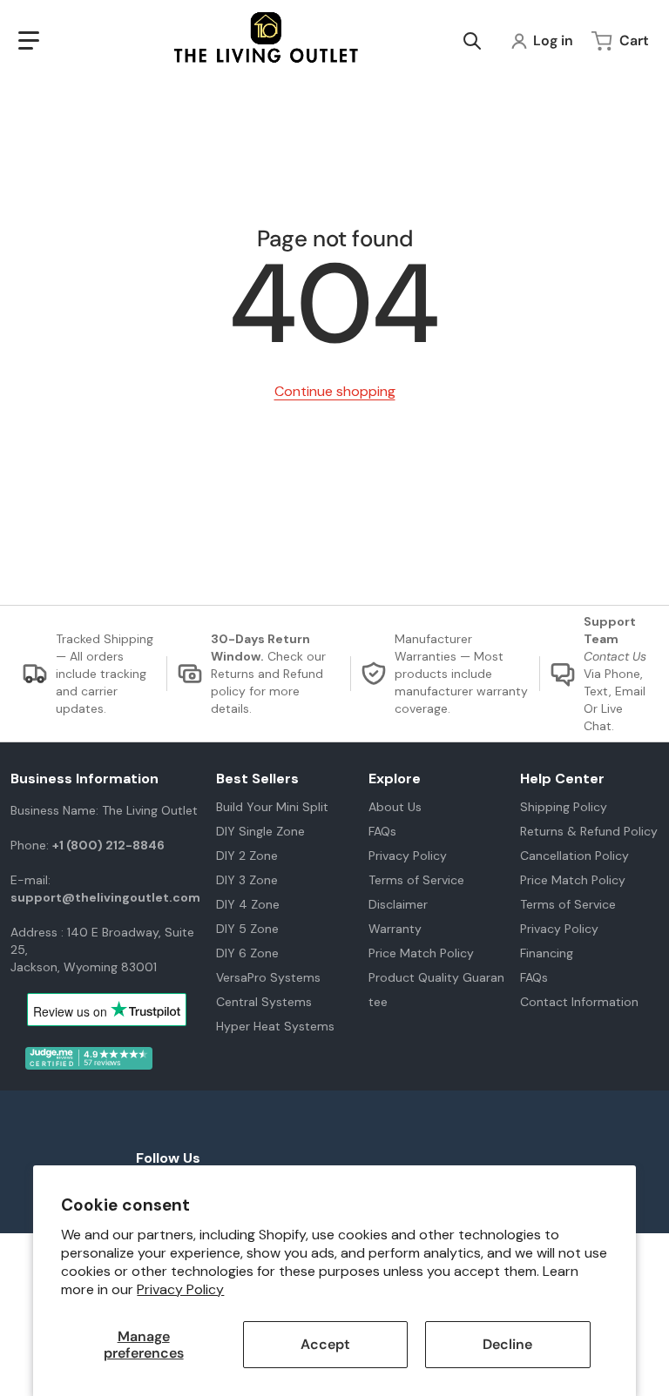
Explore (394, 779)
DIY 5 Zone (247, 928)
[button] (28, 40)
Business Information (84, 779)
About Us (395, 807)
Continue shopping (334, 391)
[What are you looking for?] (472, 40)
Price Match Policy (421, 953)
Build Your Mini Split (272, 807)
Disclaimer (398, 904)
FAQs (382, 831)
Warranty (395, 928)
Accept (325, 1344)
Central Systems (264, 1002)
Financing (546, 953)
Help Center (562, 779)
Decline (507, 1344)
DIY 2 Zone (247, 855)
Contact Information (579, 1002)
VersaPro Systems (268, 977)
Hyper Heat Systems (275, 1026)
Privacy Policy (180, 1289)
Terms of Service (416, 880)
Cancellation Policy (574, 855)
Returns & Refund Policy (589, 831)
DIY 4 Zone (248, 904)
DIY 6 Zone (247, 953)
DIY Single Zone (260, 831)
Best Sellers (257, 779)
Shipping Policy (563, 807)
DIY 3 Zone (247, 880)
